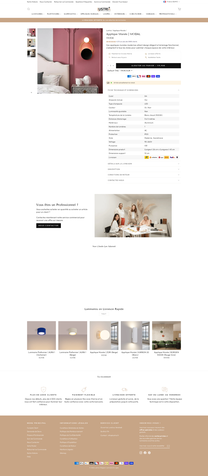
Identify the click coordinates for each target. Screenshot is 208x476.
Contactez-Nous (116, 180)
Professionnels (167, 14)
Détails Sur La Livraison (120, 164)
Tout (103, 314)
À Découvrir (135, 14)
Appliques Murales (89, 14)
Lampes (106, 14)
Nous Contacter (49, 225)
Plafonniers (53, 14)
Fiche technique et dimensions (123, 90)
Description (114, 169)
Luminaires (37, 14)
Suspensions (70, 14)
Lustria (108, 30)
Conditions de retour (119, 175)
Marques (150, 14)
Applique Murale (119, 30)
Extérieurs (120, 14)
